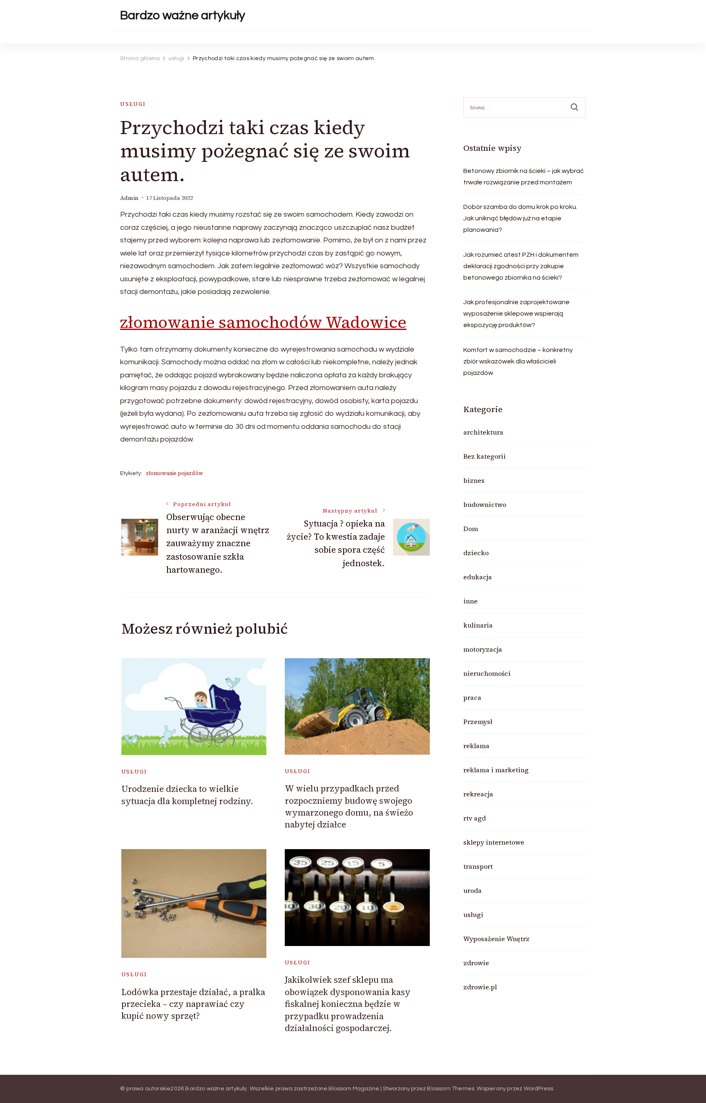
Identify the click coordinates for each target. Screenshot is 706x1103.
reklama (476, 745)
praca (472, 697)
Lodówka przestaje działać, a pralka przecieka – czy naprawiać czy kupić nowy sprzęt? (193, 1004)
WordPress (539, 1089)
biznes (474, 480)
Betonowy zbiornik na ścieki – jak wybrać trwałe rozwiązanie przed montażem (523, 177)
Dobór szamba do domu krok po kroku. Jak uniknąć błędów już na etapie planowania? (520, 218)
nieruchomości (487, 673)
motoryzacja (482, 649)
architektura (483, 432)
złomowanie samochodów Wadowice (263, 322)
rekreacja (478, 793)
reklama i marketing (496, 769)
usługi (133, 104)
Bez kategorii (484, 456)
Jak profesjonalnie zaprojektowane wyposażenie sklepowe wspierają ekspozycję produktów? (516, 313)
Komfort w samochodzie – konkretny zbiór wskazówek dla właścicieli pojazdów (518, 361)
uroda (472, 890)
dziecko (476, 552)
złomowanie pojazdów (174, 473)
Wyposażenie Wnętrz (496, 938)
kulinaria (478, 625)
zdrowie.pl (480, 986)
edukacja (477, 576)
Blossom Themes (450, 1089)
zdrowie (476, 962)
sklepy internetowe (493, 842)
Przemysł (477, 721)
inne (470, 600)
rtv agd (474, 818)
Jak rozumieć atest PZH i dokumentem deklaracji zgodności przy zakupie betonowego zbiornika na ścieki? (521, 266)
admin (129, 198)
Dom (470, 528)
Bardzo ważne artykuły (182, 15)
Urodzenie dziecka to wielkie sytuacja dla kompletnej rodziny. (187, 795)
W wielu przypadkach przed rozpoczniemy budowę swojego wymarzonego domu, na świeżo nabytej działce (349, 806)
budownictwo (484, 504)
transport (478, 866)
